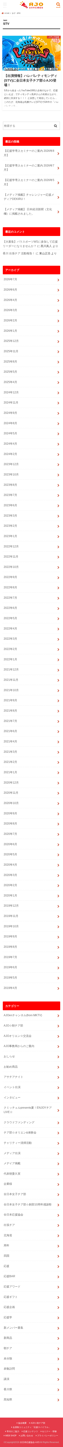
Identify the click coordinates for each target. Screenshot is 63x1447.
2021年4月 (10, 741)
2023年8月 (10, 484)
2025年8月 (10, 361)
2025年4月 (10, 382)
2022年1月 (10, 659)
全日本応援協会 (13, 1214)
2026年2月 (10, 320)
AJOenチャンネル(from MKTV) (23, 1015)
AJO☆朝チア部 (13, 1025)
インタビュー (12, 1097)
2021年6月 (10, 731)
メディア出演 (12, 1153)
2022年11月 (11, 556)
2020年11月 (11, 792)
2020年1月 (10, 895)
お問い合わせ (26, 1436)
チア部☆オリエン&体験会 (20, 1132)
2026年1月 (10, 330)
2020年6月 (10, 844)
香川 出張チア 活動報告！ (19, 253)
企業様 (8, 1183)
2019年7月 (10, 957)
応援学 (8, 1317)
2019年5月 (10, 977)
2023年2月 (10, 525)
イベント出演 (12, 1087)
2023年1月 (10, 536)
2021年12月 (11, 669)
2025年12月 (11, 340)
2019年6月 (10, 967)
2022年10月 (11, 566)
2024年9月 (10, 412)
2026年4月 (10, 299)
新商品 (8, 1337)
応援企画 (9, 1307)
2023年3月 (10, 515)
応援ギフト (11, 1296)
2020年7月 (10, 833)
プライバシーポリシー (47, 1436)
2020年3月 (10, 874)
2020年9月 (10, 813)
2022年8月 (10, 587)
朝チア (8, 1348)
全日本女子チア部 (15, 1194)
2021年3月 (10, 751)
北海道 (8, 1235)
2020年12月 (11, 782)
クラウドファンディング (19, 1122)
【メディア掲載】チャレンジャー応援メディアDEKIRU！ (29, 197)
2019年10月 (11, 926)
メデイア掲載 (12, 1163)
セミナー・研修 (49, 1431)
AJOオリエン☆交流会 (17, 1035)
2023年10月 (11, 474)
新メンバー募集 (13, 1327)
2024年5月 (10, 433)
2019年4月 (10, 987)
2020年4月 (10, 864)
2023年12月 (11, 464)
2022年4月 (10, 628)
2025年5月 (10, 371)
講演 (6, 1378)
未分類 (8, 1358)
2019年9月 (10, 936)
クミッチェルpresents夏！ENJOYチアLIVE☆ (28, 1110)
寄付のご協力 (13, 1431)
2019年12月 (11, 905)
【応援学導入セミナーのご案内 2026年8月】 (29, 153)
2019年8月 (10, 946)
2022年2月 (10, 649)
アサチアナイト (13, 1076)
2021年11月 (11, 679)
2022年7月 (10, 597)
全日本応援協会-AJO (29, 1442)
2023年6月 (10, 505)
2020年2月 (10, 885)
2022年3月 (10, 638)
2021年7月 (10, 720)
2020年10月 (11, 803)
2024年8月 (10, 423)
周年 (6, 1245)
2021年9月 (10, 700)
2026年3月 (10, 310)
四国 (6, 1255)
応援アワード (12, 1286)
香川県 (8, 1389)
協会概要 (22, 1423)
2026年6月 (10, 289)
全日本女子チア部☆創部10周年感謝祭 (28, 1204)
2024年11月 (11, 402)
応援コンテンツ (30, 1431)
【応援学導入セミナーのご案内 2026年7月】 (29, 167)
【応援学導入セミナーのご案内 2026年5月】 (29, 182)
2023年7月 (10, 494)
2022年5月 (10, 618)
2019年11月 (11, 915)
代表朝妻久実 (12, 1173)
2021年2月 (10, 761)
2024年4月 (10, 443)
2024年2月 (10, 453)
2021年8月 (10, 710)
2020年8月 (10, 823)
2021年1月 (10, 772)
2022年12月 (11, 546)
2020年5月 (10, 854)
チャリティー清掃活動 (18, 1142)
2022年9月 (10, 577)
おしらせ (9, 1056)
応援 (6, 1266)
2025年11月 (11, 351)
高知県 (8, 1399)
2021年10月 (11, 690)
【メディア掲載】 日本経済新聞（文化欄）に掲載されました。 (28, 211)
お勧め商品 (11, 1066)
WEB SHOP (10, 1436)
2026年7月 (10, 279)
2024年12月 (11, 392)
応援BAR (9, 1276)
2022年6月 (10, 607)
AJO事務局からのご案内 (19, 1046)
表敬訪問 (9, 1368)
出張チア (9, 1224)
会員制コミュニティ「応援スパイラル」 (32, 1427)
